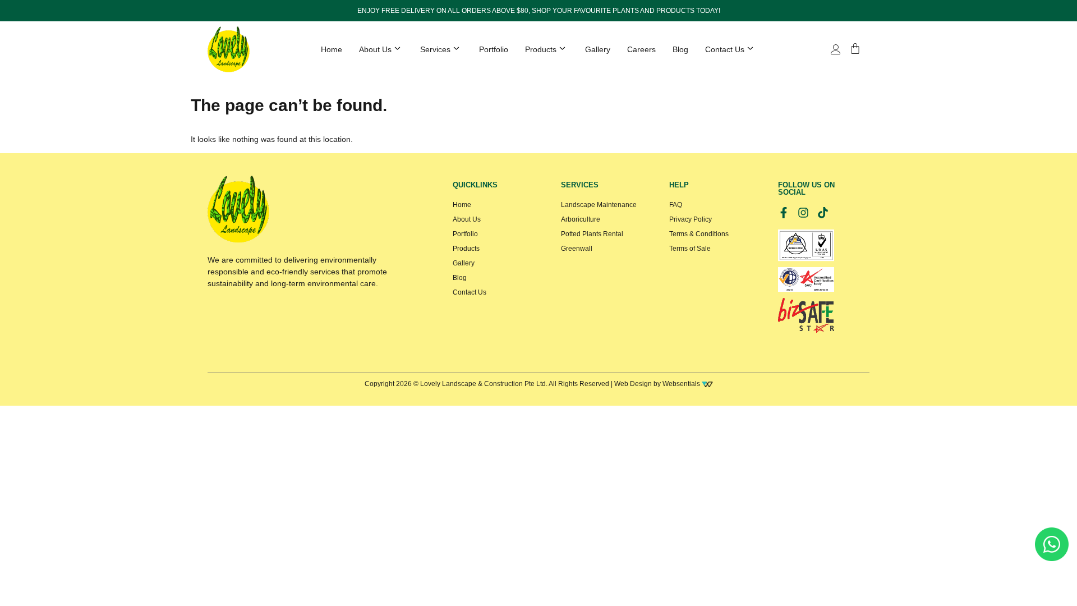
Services (435, 49)
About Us (375, 49)
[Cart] (855, 48)
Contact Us (724, 49)
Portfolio (493, 49)
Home (331, 49)
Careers (641, 49)
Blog (680, 49)
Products (540, 49)
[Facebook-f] (783, 212)
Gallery (597, 49)
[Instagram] (803, 212)
